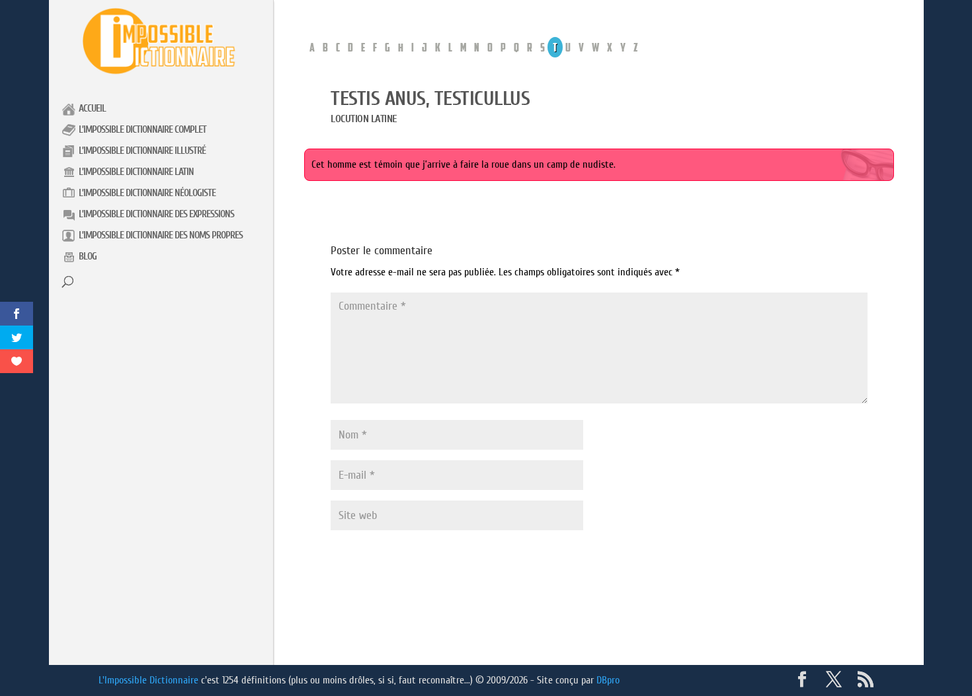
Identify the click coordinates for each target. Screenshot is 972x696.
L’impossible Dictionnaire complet (142, 129)
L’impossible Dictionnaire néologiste (147, 193)
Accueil (92, 108)
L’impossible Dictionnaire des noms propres (161, 235)
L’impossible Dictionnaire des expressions (156, 214)
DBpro (608, 680)
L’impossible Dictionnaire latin (136, 172)
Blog (88, 256)
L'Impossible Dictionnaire (148, 680)
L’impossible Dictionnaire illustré (142, 151)
